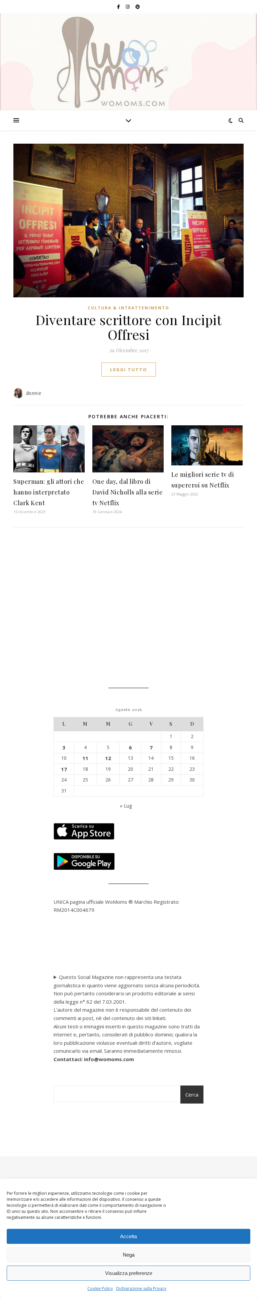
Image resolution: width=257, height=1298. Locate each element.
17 (64, 769)
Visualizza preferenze (128, 1273)
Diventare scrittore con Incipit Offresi (128, 327)
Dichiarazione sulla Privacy (141, 1288)
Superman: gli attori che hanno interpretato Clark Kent (48, 492)
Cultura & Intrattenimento (128, 308)
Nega (129, 1255)
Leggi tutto (128, 370)
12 (108, 758)
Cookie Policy (100, 1288)
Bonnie (33, 393)
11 (85, 758)
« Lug (126, 805)
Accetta (128, 1236)
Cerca (191, 1094)
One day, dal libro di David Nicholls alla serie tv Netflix (127, 492)
